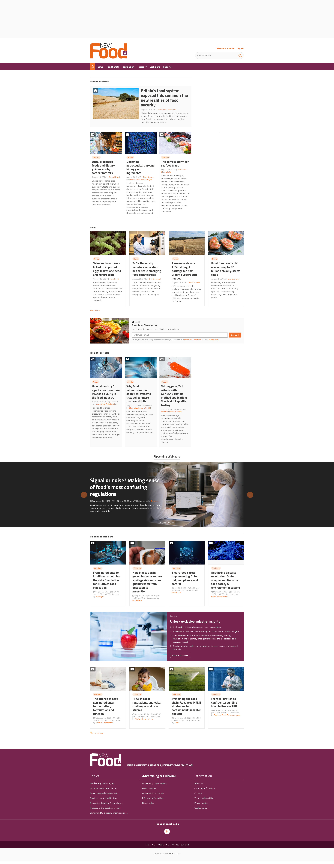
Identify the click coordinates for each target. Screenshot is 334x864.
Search (240, 55)
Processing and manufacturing (104, 793)
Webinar (98, 568)
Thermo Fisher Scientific (171, 412)
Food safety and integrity (102, 783)
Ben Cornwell (155, 279)
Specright (100, 596)
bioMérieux (137, 600)
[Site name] (108, 57)
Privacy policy (201, 803)
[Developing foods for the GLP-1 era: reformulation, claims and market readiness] (173, 522)
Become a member (226, 48)
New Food (114, 279)
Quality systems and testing (103, 798)
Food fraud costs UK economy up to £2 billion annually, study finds (225, 269)
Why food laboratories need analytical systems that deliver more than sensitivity (138, 394)
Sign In (241, 48)
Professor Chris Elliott (167, 109)
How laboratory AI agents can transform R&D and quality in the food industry (106, 392)
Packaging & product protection (105, 808)
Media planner (149, 788)
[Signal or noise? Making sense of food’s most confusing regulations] (165, 522)
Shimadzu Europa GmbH (140, 408)
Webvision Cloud (173, 854)
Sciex (177, 723)
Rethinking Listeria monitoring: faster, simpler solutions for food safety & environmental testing (225, 580)
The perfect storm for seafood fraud (175, 163)
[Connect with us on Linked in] (167, 831)
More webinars (96, 733)
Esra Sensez (148, 177)
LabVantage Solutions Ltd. (106, 404)
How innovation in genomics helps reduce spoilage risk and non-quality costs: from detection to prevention (147, 582)
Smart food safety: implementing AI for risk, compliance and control (185, 578)
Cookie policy (200, 808)
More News (95, 310)
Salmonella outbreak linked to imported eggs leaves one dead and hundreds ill (107, 269)
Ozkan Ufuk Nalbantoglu (141, 179)
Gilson (151, 500)
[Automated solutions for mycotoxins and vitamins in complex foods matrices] (168, 522)
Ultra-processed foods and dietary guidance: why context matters (103, 167)
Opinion (96, 157)
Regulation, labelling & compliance (106, 803)
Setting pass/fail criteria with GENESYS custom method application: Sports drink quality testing (174, 395)
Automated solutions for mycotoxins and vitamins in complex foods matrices (122, 486)
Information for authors (153, 798)
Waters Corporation (104, 723)
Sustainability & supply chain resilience (109, 812)
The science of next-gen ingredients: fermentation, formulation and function (106, 706)
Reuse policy (148, 803)
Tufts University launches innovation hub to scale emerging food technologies (146, 269)
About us (198, 783)
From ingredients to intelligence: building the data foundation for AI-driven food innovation (106, 580)
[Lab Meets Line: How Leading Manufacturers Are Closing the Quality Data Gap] (162, 522)
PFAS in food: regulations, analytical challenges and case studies (147, 704)
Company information (204, 788)
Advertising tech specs (153, 793)
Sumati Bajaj (114, 177)
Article (130, 157)
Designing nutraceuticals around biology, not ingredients (140, 167)
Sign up (234, 335)
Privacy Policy (213, 340)
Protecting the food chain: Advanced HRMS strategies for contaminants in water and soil (186, 706)
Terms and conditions (204, 798)
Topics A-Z (150, 845)
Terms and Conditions (192, 340)
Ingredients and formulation (103, 788)
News (96, 259)
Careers (198, 793)
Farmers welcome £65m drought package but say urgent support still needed (184, 271)
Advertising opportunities (154, 783)
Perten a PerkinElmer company (227, 715)
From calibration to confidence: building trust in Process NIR (224, 702)
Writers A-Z (163, 845)
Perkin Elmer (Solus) (219, 596)
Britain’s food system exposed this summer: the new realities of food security (164, 97)
